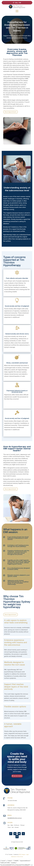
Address (11, 805)
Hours (10, 822)
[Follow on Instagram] (17, 836)
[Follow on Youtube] (19, 833)
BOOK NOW (18, 776)
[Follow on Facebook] (10, 833)
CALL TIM (18, 3)
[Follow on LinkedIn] (15, 833)
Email (10, 815)
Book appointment (10, 112)
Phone (10, 798)
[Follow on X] (23, 833)
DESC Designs (22, 854)
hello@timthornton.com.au (15, 818)
